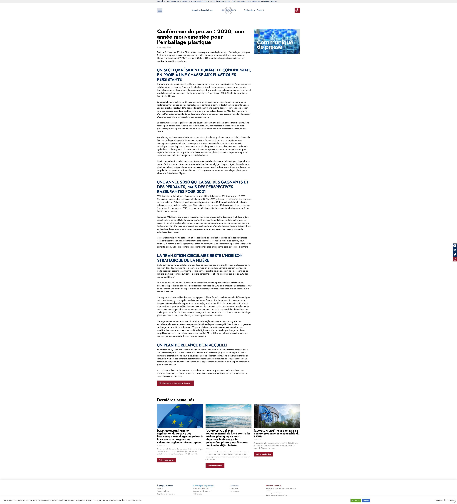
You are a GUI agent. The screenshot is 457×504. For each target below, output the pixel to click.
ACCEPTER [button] (355, 500)
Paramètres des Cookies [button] (444, 500)
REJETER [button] (366, 500)
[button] (159, 10)
